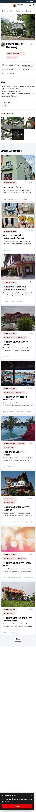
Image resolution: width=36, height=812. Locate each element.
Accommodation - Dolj (15, 54)
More (18, 639)
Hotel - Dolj (21, 443)
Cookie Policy (8, 801)
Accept (17, 806)
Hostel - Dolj (12, 57)
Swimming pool (20, 392)
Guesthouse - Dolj (9, 337)
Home (6, 11)
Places (12, 11)
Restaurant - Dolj (21, 337)
